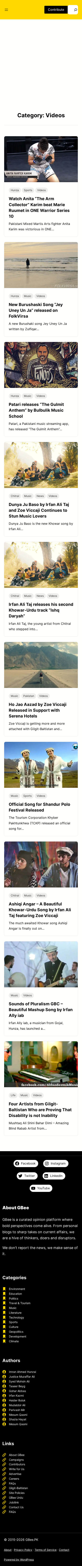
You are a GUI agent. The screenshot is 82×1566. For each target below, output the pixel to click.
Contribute (56, 10)
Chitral (15, 496)
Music (27, 296)
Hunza (15, 190)
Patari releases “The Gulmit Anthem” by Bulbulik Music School (36, 410)
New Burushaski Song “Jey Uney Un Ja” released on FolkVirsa (36, 310)
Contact (64, 1549)
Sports (28, 190)
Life (13, 1095)
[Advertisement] (41, 65)
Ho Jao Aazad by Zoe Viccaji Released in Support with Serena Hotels (37, 710)
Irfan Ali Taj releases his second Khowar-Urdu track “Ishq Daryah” (41, 610)
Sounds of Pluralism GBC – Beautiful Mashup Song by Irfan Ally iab (41, 1009)
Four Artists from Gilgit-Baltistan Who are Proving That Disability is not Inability (40, 1109)
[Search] (73, 9)
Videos (41, 190)
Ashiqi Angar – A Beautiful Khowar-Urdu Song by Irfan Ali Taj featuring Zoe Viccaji (40, 909)
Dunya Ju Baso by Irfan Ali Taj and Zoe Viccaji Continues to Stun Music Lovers (39, 510)
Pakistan (28, 696)
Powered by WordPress (19, 1559)
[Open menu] (6, 9)
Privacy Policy (23, 1549)
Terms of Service (46, 1549)
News (40, 496)
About (8, 1549)
